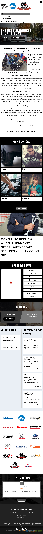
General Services (30, 125)
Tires (13, 125)
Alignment (3, 124)
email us (33, 119)
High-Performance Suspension (13, 124)
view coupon (9, 319)
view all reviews (21, 500)
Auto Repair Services (13, 512)
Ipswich (33, 270)
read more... (38, 368)
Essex (33, 290)
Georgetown (33, 293)
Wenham (33, 286)
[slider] (21, 488)
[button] (11, 283)
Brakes (22, 124)
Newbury (33, 296)
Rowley (33, 280)
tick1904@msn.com (7, 18)
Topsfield (33, 283)
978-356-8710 (7, 16)
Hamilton (33, 277)
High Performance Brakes (30, 124)
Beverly (33, 273)
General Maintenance (19, 125)
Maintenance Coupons (30, 512)
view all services (21, 209)
